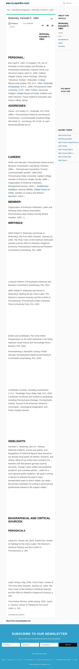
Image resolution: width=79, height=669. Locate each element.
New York (36, 393)
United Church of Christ (28, 93)
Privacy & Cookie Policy (45, 659)
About (63, 40)
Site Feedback (29, 659)
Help (19, 659)
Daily (75, 659)
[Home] (17, 3)
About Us (11, 659)
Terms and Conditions (63, 659)
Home (3, 659)
